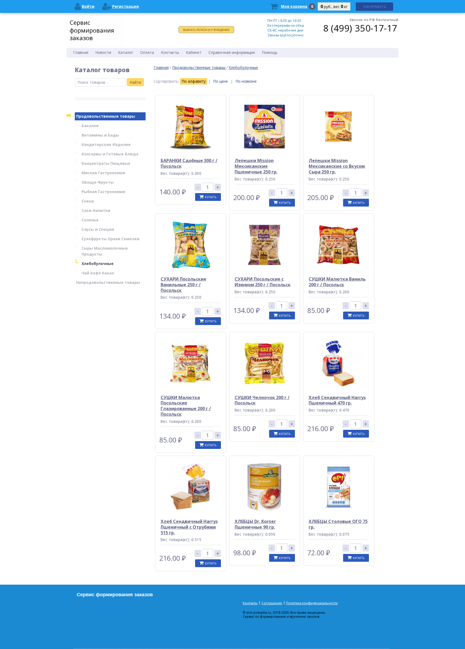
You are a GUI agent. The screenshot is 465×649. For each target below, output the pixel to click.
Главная (161, 67)
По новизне (246, 81)
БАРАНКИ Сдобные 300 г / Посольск (189, 163)
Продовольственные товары (199, 67)
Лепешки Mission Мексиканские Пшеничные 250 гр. (256, 166)
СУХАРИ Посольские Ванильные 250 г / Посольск (183, 284)
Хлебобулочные (243, 67)
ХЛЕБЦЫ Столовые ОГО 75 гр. (338, 524)
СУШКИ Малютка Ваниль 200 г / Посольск (337, 282)
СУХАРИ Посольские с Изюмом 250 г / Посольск (263, 282)
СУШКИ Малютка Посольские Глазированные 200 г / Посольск (186, 406)
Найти (135, 82)
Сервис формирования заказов (92, 30)
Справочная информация (232, 52)
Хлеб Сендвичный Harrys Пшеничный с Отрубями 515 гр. (189, 527)
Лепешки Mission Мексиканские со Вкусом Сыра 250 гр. (337, 166)
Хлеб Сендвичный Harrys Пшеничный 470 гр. (337, 400)
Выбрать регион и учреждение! (206, 30)
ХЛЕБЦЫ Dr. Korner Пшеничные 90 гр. (255, 524)
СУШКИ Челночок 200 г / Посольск (262, 400)
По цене (220, 81)
